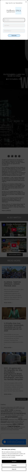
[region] (14, 459)
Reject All (14, 469)
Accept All (14, 461)
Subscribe (14, 35)
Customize (14, 465)
